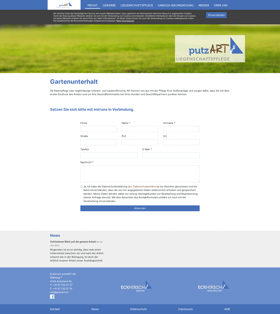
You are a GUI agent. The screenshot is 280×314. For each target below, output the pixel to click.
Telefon (84, 149)
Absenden (140, 208)
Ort (165, 136)
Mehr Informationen (125, 20)
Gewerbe (109, 5)
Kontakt (55, 309)
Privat (93, 5)
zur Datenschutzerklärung (143, 186)
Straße (84, 136)
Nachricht (86, 162)
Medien (203, 5)
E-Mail (147, 149)
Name (126, 123)
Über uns (221, 5)
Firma (83, 123)
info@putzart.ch (59, 292)
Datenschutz (138, 309)
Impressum (185, 309)
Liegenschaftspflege (137, 5)
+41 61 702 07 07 (63, 284)
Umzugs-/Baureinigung (176, 5)
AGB (227, 309)
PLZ (124, 136)
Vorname (169, 123)
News (95, 309)
